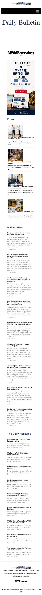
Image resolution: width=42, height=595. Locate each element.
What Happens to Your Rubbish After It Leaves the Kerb (19, 535)
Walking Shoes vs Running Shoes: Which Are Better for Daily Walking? (19, 522)
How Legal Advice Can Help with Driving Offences (19, 467)
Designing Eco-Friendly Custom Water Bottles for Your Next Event (18, 233)
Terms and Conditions (21, 570)
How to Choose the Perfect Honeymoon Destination (19, 508)
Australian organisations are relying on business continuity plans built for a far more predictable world (19, 302)
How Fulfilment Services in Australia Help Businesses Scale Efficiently (19, 410)
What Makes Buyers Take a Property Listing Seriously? (19, 162)
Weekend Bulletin (17, 576)
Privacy (11, 570)
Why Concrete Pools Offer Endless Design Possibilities (17, 454)
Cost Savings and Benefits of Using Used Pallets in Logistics (19, 388)
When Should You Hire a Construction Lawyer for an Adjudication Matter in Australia (20, 187)
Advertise (31, 570)
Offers (6, 573)
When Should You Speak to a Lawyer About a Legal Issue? (18, 345)
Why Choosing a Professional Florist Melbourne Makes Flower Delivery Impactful (18, 256)
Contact (5, 570)
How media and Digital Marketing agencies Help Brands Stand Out (17, 494)
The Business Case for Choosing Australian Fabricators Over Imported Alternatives (18, 279)
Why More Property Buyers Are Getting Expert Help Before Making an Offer (21, 137)
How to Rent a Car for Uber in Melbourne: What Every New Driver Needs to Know (19, 323)
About (37, 570)
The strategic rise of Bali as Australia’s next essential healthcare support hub (19, 366)
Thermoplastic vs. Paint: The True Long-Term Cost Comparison (19, 549)
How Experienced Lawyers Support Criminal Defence (18, 481)
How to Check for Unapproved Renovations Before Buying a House (21, 212)
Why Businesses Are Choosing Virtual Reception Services (18, 440)
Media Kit (26, 576)
